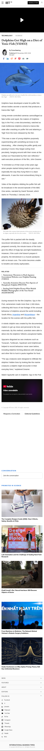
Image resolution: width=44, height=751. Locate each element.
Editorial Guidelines (32, 414)
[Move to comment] (27, 58)
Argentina (16, 315)
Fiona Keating (16, 50)
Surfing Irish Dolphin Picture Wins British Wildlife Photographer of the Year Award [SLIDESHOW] (19, 291)
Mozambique (29, 315)
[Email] (23, 58)
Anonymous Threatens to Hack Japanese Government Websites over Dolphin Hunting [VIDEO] (19, 277)
